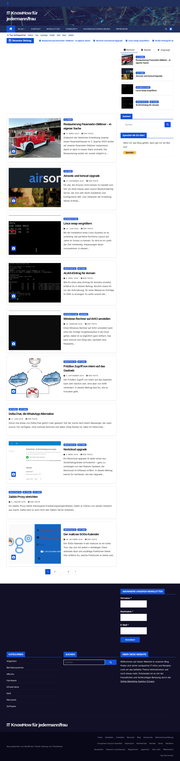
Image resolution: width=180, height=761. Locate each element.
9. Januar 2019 (18, 502)
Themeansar (57, 746)
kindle (52, 35)
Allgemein (140, 57)
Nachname (126, 611)
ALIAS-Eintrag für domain (147, 105)
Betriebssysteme (143, 87)
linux (64, 35)
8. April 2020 (72, 278)
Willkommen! (168, 749)
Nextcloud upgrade (75, 449)
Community (72, 29)
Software (140, 73)
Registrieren (133, 749)
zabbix (71, 35)
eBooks (10, 674)
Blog (21, 29)
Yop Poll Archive (166, 755)
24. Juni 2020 (72, 229)
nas (36, 35)
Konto (160, 743)
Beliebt (147, 50)
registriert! (145, 749)
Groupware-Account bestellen (109, 743)
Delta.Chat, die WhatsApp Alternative (31, 413)
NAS (9, 693)
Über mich (156, 749)
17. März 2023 (73, 134)
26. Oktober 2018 (74, 539)
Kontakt (36, 29)
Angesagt (165, 50)
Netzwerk (154, 102)
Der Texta (88, 134)
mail (58, 35)
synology (44, 35)
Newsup (45, 746)
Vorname (126, 598)
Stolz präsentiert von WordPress (20, 746)
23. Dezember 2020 (75, 181)
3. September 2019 (75, 376)
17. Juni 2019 (17, 419)
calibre (30, 35)
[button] (166, 29)
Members (169, 743)
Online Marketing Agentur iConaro (137, 681)
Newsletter (53, 29)
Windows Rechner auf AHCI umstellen (87, 318)
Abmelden (109, 737)
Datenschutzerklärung (96, 29)
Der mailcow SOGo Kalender (81, 534)
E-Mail (124, 625)
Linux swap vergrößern (146, 90)
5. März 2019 (72, 454)
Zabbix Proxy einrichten (23, 496)
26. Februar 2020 (74, 324)
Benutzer (131, 737)
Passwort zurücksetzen (115, 749)
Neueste (130, 49)
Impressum (122, 29)
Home (100, 737)
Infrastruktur (142, 102)
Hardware (83, 314)
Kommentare (142, 743)
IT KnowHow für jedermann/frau (37, 724)
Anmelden (120, 737)
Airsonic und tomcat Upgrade (149, 76)
